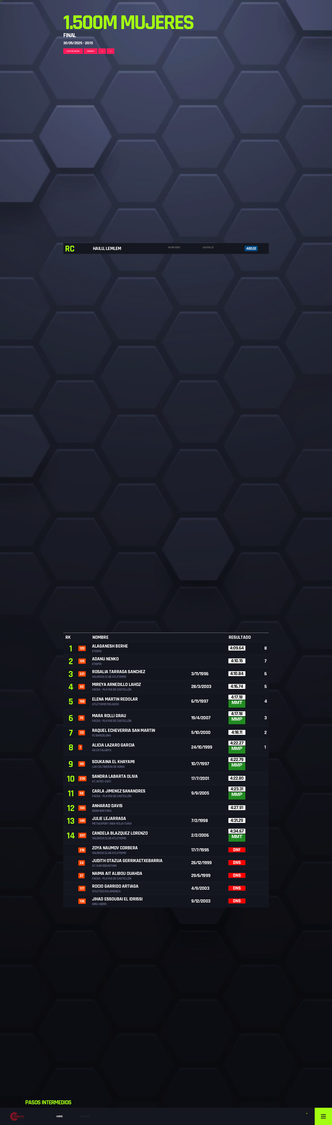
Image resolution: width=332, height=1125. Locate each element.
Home (59, 1116)
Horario (90, 51)
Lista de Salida (73, 51)
